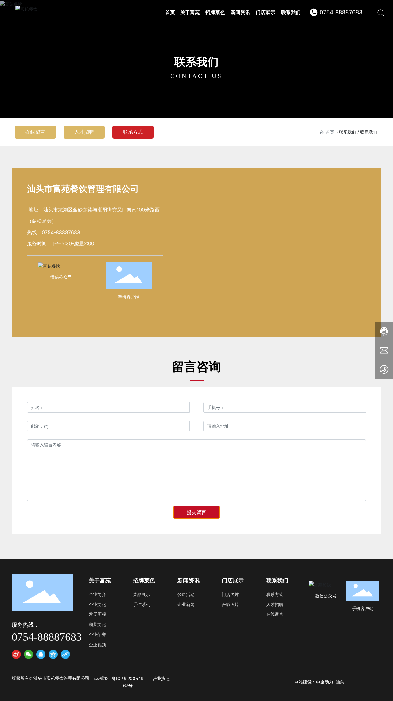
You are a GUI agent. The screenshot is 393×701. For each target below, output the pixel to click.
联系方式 (133, 132)
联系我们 (196, 62)
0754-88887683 (341, 12)
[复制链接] (65, 654)
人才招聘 (84, 132)
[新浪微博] (16, 654)
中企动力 (324, 682)
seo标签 (101, 678)
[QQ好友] (40, 654)
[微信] (28, 654)
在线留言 (35, 132)
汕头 (340, 682)
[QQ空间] (53, 654)
